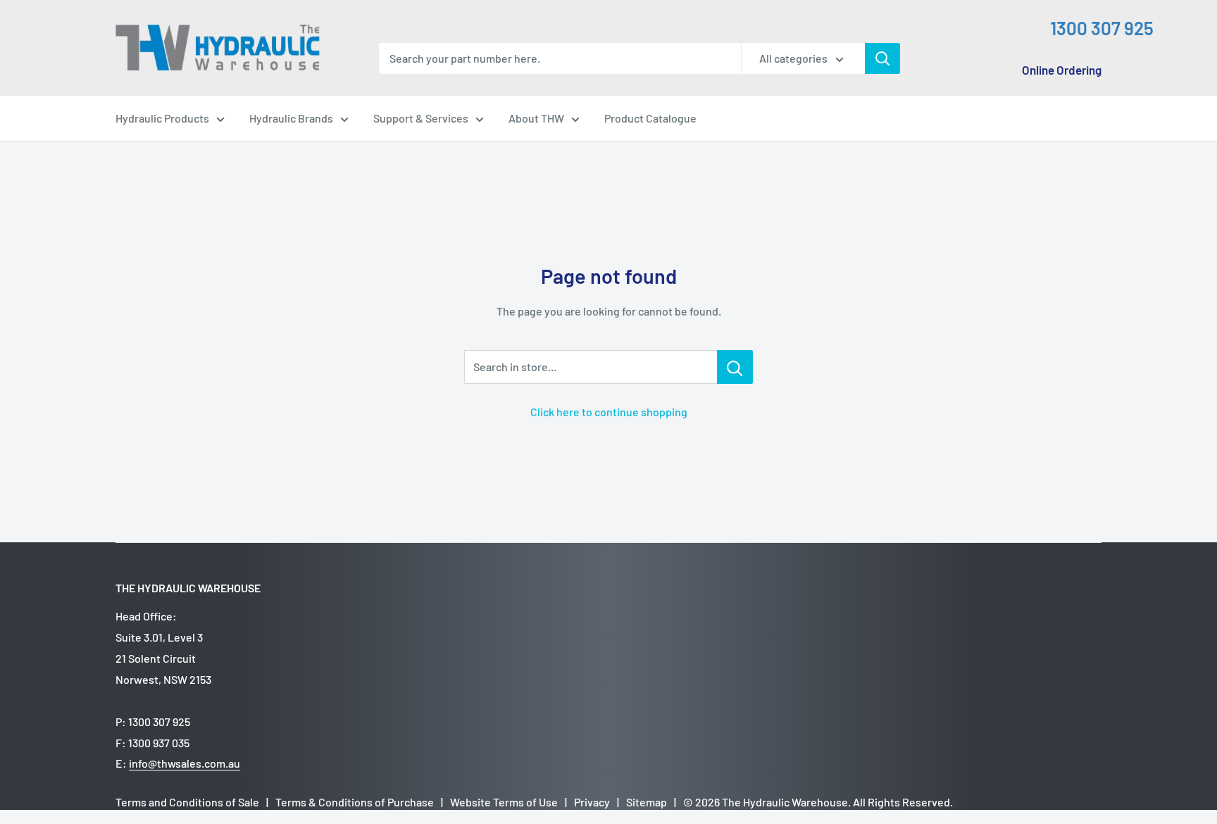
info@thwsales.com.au (184, 763)
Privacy (592, 802)
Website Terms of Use (504, 802)
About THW (536, 118)
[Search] (882, 58)
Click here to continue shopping (608, 411)
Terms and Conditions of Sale (187, 802)
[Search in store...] (735, 367)
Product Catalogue (650, 118)
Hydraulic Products (162, 118)
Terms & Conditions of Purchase (354, 802)
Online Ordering (1061, 70)
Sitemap (646, 802)
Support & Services (420, 118)
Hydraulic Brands (291, 118)
